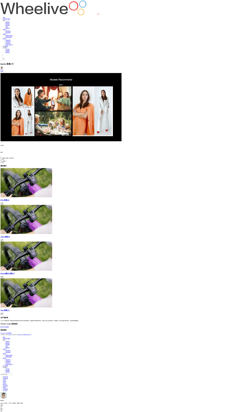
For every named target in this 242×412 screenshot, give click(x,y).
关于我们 (8, 49)
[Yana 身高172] (26, 307)
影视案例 (7, 326)
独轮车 (4, 387)
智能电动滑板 (9, 37)
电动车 (4, 38)
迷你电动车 (8, 43)
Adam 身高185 (5, 237)
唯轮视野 (8, 25)
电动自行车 (5, 376)
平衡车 (4, 29)
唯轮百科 (8, 23)
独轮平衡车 (8, 32)
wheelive (10, 334)
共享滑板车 (5, 389)
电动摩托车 (8, 40)
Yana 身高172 (5, 310)
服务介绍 (3, 326)
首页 (4, 17)
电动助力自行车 (9, 44)
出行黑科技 (5, 46)
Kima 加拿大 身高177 (8, 273)
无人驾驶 (5, 390)
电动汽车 (5, 384)
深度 (7, 26)
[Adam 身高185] (26, 233)
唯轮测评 (8, 22)
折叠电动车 (8, 41)
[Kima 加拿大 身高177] (26, 270)
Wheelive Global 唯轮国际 (6, 333)
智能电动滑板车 (9, 35)
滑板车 (4, 34)
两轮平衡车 (8, 31)
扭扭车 (4, 381)
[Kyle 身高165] (26, 196)
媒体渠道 (8, 50)
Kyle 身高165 (5, 200)
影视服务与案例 (6, 19)
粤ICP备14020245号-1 (26, 334)
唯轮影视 (8, 52)
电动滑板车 (5, 378)
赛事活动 (8, 28)
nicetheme (19, 334)
